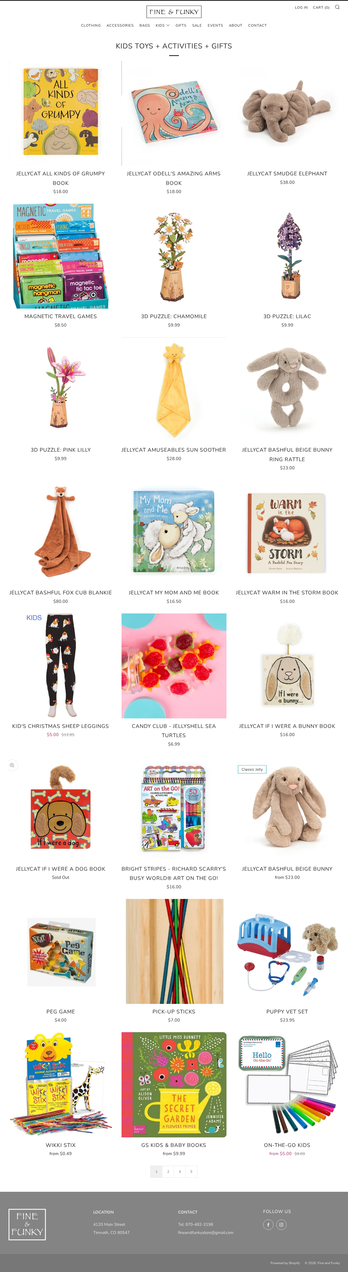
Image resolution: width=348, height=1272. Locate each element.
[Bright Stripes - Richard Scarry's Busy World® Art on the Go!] (174, 808)
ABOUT (236, 25)
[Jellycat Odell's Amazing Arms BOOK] (174, 113)
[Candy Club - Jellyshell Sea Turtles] (174, 666)
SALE (197, 25)
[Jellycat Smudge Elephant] (287, 113)
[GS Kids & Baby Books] (174, 1084)
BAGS (144, 25)
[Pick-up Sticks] (174, 951)
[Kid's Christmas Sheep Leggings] (60, 666)
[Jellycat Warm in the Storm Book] (287, 532)
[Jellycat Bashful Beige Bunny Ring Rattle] (287, 389)
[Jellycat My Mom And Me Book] (174, 532)
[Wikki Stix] (60, 1084)
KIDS (160, 25)
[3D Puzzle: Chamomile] (174, 256)
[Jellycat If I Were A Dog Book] (60, 808)
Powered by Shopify (285, 1263)
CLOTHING (91, 25)
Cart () (321, 7)
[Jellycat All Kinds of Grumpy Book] (60, 113)
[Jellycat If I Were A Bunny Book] (287, 666)
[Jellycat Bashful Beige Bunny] (287, 808)
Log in (301, 7)
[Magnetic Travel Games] (60, 256)
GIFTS (181, 25)
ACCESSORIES (120, 25)
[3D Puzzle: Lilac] (287, 256)
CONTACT (257, 25)
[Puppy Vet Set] (287, 951)
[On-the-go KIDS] (287, 1084)
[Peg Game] (60, 951)
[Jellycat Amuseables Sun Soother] (174, 389)
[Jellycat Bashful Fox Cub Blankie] (60, 532)
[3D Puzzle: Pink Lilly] (60, 389)
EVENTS (215, 25)
